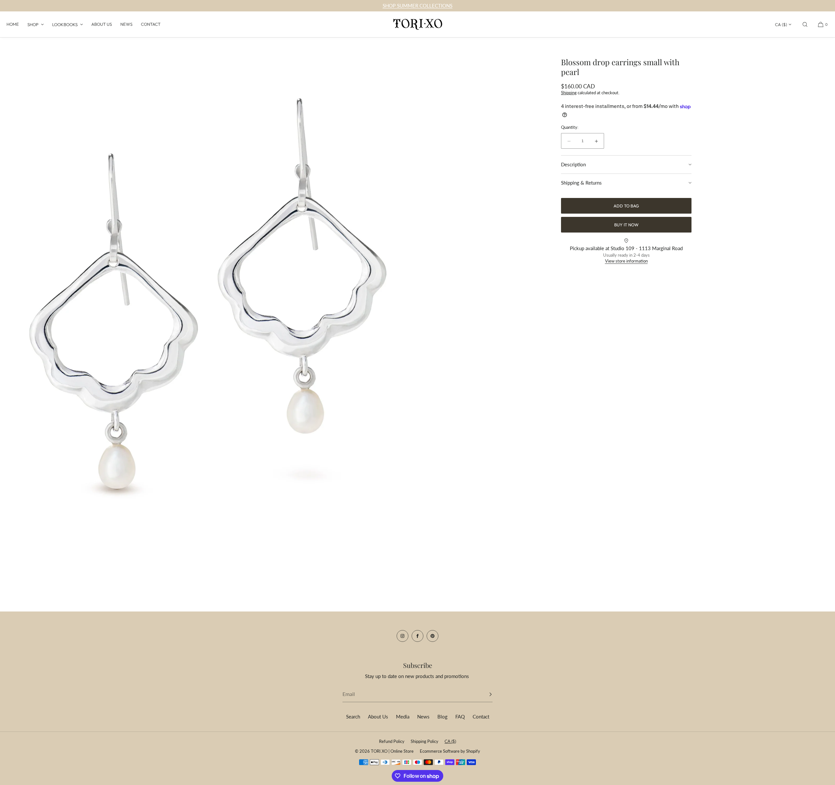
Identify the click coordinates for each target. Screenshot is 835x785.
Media (402, 716)
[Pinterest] (432, 636)
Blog (442, 716)
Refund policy (391, 741)
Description (573, 165)
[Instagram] (402, 636)
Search (353, 716)
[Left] (15, 297)
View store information (626, 261)
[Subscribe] (484, 694)
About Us (101, 24)
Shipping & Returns (581, 183)
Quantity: (569, 127)
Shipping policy (424, 741)
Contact (150, 24)
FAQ (460, 716)
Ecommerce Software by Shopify (450, 751)
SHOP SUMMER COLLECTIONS (417, 5)
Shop (32, 24)
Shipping (569, 92)
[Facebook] (417, 636)
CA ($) (781, 24)
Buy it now (626, 224)
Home (13, 24)
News (126, 24)
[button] (805, 24)
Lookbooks (65, 24)
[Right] (403, 297)
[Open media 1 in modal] (209, 298)
